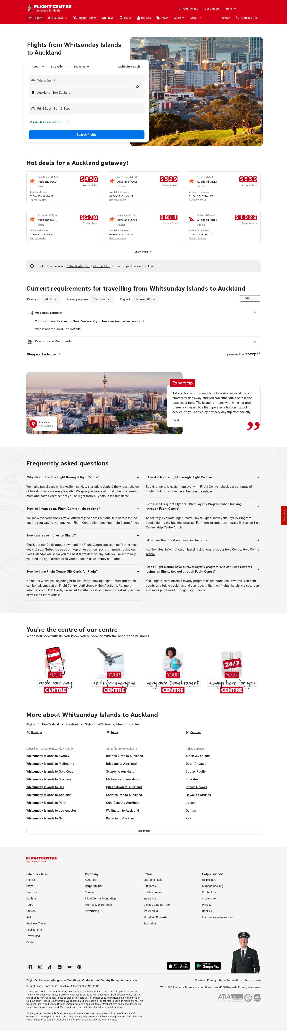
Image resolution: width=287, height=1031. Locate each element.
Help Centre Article (126, 523)
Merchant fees (109, 1004)
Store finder (209, 898)
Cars (181, 18)
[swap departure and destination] (137, 87)
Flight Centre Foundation (100, 898)
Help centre (209, 879)
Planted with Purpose (98, 904)
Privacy (206, 904)
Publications (34, 929)
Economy (79, 66)
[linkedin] (60, 967)
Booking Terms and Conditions (83, 1007)
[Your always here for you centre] (232, 671)
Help (229, 8)
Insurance (150, 898)
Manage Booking (212, 886)
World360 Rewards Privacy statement (237, 987)
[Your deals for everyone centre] (114, 671)
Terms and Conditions (38, 994)
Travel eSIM (151, 911)
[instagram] (40, 967)
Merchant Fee (101, 266)
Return (36, 66)
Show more (142, 251)
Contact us (209, 892)
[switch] (65, 123)
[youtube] (69, 967)
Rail (28, 917)
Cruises (146, 18)
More (193, 18)
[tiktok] (50, 967)
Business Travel (36, 923)
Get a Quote (212, 8)
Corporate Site (94, 886)
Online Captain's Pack (157, 904)
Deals (164, 18)
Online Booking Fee (78, 266)
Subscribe (150, 923)
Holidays (58, 18)
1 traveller (57, 66)
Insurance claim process (217, 917)
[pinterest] (79, 967)
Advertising (92, 911)
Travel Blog (33, 936)
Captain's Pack (153, 879)
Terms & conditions (230, 980)
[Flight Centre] (42, 859)
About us (90, 879)
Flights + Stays (87, 18)
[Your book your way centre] (55, 671)
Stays (110, 18)
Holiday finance (153, 892)
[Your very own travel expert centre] (173, 671)
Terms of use (253, 980)
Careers (89, 892)
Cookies (207, 911)
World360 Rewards (155, 917)
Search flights (87, 134)
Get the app (190, 8)
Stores (226, 18)
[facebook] (30, 967)
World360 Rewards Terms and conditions (185, 987)
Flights (37, 18)
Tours (127, 18)
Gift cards (150, 886)
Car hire (31, 898)
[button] (143, 830)
